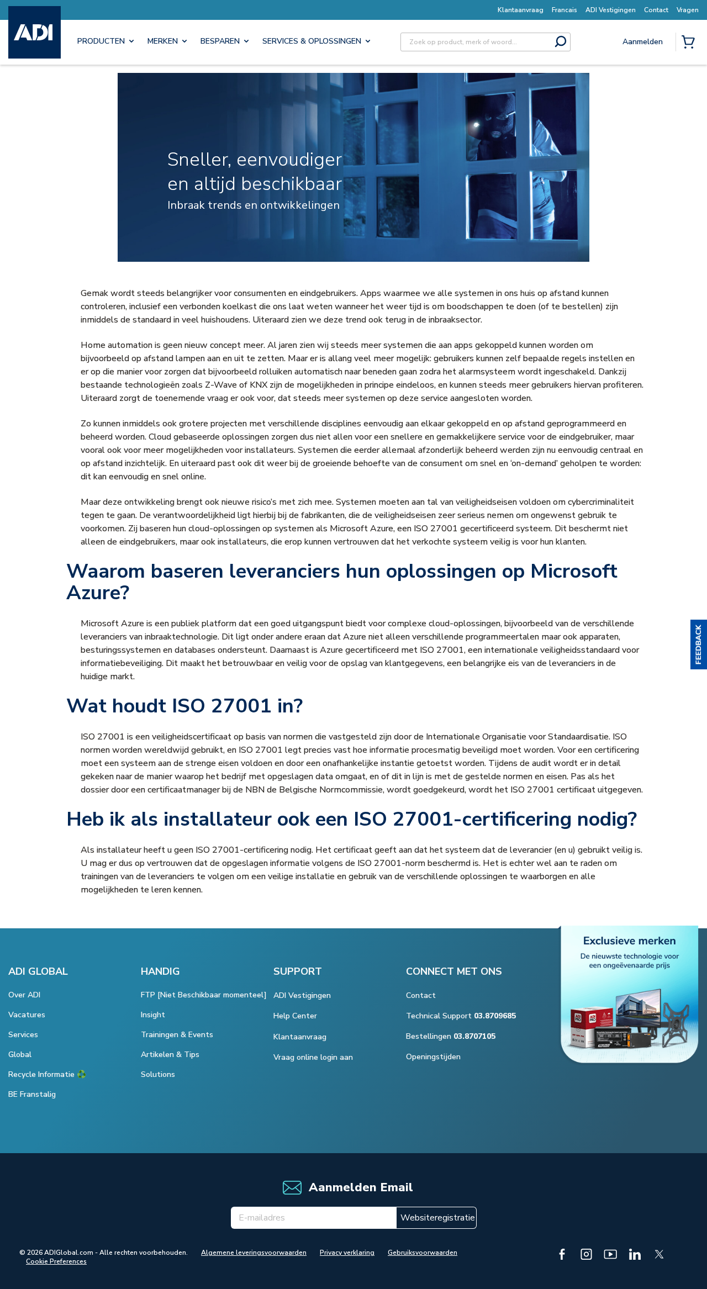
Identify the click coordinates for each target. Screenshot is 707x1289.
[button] (698, 644)
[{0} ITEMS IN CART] (690, 43)
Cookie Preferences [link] (56, 1261)
